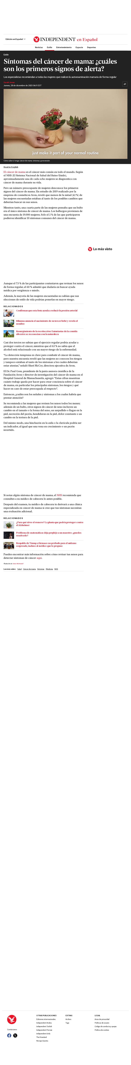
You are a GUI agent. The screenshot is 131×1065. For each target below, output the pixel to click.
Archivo (68, 1019)
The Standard (41, 1037)
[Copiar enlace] (124, 84)
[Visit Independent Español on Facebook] (9, 1035)
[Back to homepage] (21, 1019)
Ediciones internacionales (46, 1019)
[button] (16, 39)
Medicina (49, 569)
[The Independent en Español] (65, 39)
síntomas (40, 569)
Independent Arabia (43, 1023)
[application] (65, 124)
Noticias (39, 47)
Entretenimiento (64, 47)
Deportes (91, 47)
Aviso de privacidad (102, 1019)
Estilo (49, 47)
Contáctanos (12, 1030)
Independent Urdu (43, 1034)
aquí (39, 558)
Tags (67, 1023)
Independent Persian (44, 1030)
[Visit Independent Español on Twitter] (15, 1035)
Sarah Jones (9, 83)
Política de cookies (102, 1030)
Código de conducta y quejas (106, 1027)
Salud (19, 569)
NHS (59, 495)
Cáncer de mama (29, 569)
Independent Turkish (44, 1027)
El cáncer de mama (14, 172)
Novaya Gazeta (42, 1041)
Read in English (11, 167)
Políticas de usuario (102, 1023)
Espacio (79, 47)
